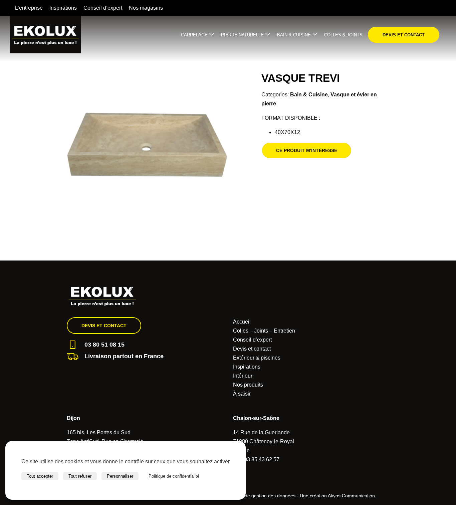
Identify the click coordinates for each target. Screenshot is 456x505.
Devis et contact (404, 34)
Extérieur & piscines (256, 358)
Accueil (242, 322)
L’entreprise (29, 8)
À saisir (242, 394)
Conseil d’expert (102, 8)
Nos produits (248, 385)
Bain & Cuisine (294, 34)
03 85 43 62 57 (261, 459)
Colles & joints (343, 34)
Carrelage (194, 34)
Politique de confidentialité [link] (174, 476)
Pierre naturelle (242, 34)
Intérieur (242, 376)
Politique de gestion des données (260, 495)
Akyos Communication (351, 495)
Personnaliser (120, 476)
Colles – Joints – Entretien (264, 331)
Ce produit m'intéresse (306, 150)
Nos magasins (146, 8)
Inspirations (63, 8)
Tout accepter (40, 476)
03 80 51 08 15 (104, 344)
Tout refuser (79, 476)
